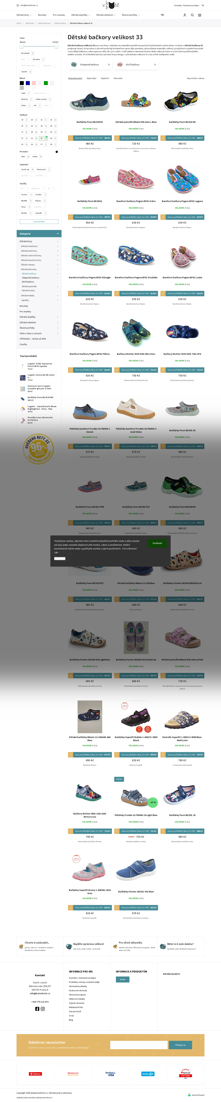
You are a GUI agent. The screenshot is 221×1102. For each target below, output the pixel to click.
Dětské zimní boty (29, 246)
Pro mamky (25, 311)
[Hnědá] (53, 83)
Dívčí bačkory (28, 281)
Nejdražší (105, 78)
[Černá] (23, 83)
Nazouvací (43, 169)
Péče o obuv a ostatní (30, 333)
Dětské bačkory (29, 273)
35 (24, 144)
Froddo (40, 194)
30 (53, 132)
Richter (26, 213)
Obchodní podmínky (78, 986)
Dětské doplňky (28, 317)
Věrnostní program (77, 994)
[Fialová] (41, 83)
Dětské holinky (27, 295)
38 (53, 144)
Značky (23, 344)
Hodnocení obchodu (78, 990)
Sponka (26, 175)
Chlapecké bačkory (30, 277)
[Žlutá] (29, 88)
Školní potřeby (27, 328)
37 (43, 144)
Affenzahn (37, 188)
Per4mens (48, 1097)
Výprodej (48, 65)
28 (34, 132)
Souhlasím (157, 543)
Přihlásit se (180, 1045)
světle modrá (42, 99)
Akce (25, 59)
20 (34, 119)
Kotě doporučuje (30, 65)
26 (53, 126)
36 (34, 144)
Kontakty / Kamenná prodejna (186, 5)
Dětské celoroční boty (31, 255)
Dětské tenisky (28, 264)
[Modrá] (29, 83)
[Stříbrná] (35, 88)
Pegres (40, 200)
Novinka (38, 59)
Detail (90, 102)
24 (34, 126)
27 (24, 132)
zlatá (25, 93)
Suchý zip (27, 169)
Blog (71, 1019)
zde (56, 552)
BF (51, 188)
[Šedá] (23, 88)
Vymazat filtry (39, 221)
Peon (25, 207)
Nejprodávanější (75, 78)
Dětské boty (26, 241)
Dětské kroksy (28, 290)
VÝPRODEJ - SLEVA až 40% (33, 338)
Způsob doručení (76, 1003)
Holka (37, 156)
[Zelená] (47, 83)
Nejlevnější (91, 78)
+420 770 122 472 (40, 1001)
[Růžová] (35, 83)
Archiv (123, 979)
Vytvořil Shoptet (198, 1095)
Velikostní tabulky (77, 998)
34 (53, 138)
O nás (71, 1015)
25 (43, 126)
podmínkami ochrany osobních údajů (73, 1047)
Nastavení (59, 558)
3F (24, 188)
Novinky (24, 306)
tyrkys (25, 105)
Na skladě (27, 53)
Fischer (26, 194)
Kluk (25, 156)
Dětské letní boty (29, 250)
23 (24, 126)
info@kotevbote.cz (40, 993)
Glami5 (26, 71)
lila (37, 105)
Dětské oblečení (28, 322)
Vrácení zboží (75, 1011)
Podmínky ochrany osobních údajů (84, 982)
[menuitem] (26, 15)
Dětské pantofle (29, 286)
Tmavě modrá (41, 93)
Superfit (40, 213)
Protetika (40, 207)
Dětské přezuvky (29, 269)
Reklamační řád (76, 1007)
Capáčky (25, 300)
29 (43, 132)
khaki (48, 105)
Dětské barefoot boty (31, 260)
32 (34, 138)
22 (53, 119)
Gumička (40, 175)
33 (43, 138)
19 (24, 119)
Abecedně (118, 78)
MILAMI (26, 200)
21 (43, 119)
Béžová (26, 99)
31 (24, 138)
